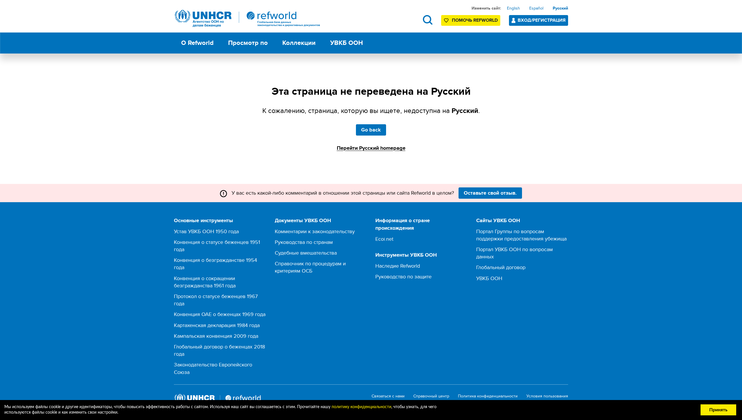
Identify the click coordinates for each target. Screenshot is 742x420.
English (513, 8)
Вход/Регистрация (541, 20)
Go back (371, 130)
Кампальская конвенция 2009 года (216, 335)
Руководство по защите (403, 276)
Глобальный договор (500, 267)
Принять (718, 410)
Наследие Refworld (397, 265)
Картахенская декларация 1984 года (217, 325)
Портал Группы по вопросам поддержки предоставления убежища (521, 235)
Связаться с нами (388, 396)
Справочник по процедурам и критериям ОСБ (310, 267)
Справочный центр (431, 396)
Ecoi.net (384, 238)
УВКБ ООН (489, 278)
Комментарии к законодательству (315, 231)
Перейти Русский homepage (371, 148)
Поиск (427, 20)
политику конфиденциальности (361, 407)
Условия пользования (547, 396)
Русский (560, 8)
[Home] (247, 18)
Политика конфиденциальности (488, 396)
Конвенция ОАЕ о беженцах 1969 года (219, 314)
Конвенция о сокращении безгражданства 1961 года (205, 282)
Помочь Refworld (475, 20)
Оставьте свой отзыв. (490, 193)
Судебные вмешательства (306, 252)
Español (536, 8)
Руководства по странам (304, 242)
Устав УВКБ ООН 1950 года (206, 231)
